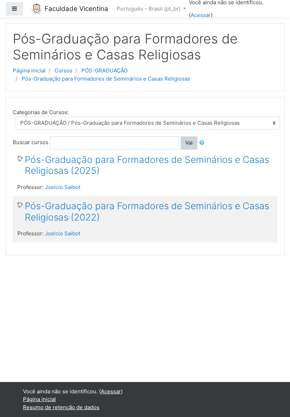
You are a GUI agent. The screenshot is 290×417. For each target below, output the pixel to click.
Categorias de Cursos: (41, 112)
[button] (203, 143)
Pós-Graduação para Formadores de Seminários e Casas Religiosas (106, 78)
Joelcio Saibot (62, 187)
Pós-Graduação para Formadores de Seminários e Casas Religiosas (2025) (147, 165)
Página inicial (29, 70)
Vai (189, 142)
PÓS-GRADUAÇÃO (104, 70)
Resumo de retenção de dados (61, 407)
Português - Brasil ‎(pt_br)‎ (149, 8)
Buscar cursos (30, 142)
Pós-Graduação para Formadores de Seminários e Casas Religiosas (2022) (147, 211)
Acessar (201, 15)
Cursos (63, 70)
